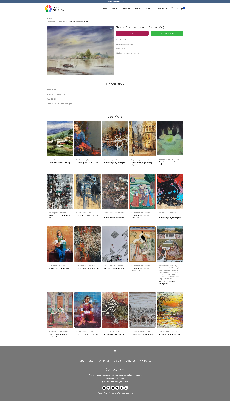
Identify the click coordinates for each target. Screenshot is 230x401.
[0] (181, 8)
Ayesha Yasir (53, 160)
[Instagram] (126, 388)
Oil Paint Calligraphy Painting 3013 (170, 218)
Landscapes (68, 21)
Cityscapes (135, 160)
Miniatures (147, 213)
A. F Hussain (80, 213)
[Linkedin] (113, 388)
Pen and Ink (108, 266)
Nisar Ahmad (145, 332)
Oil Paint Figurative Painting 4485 (87, 334)
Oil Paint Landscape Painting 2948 (170, 334)
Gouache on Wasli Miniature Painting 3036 (140, 217)
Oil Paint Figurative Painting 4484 (59, 268)
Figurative (90, 160)
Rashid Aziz (62, 213)
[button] (111, 28)
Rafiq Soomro (118, 266)
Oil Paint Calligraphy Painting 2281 (115, 334)
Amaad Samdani (110, 213)
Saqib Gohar (90, 266)
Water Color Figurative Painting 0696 (169, 163)
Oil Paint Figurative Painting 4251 (87, 215)
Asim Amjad (163, 332)
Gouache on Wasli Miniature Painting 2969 (168, 283)
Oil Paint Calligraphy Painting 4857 (87, 268)
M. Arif (115, 160)
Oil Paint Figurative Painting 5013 (87, 163)
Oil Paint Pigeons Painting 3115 (114, 218)
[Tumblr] (122, 388)
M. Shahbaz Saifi (137, 213)
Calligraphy (108, 160)
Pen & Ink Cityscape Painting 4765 (142, 334)
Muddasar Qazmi (80, 21)
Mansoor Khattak (172, 159)
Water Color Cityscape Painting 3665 (141, 164)
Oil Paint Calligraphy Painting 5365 (115, 163)
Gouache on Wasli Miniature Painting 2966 (58, 335)
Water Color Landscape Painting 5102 (59, 164)
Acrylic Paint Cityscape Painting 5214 (59, 217)
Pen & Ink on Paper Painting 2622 (114, 268)
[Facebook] (104, 388)
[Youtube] (108, 388)
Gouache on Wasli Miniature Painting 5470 (140, 270)
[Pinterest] (117, 388)
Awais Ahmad (81, 160)
